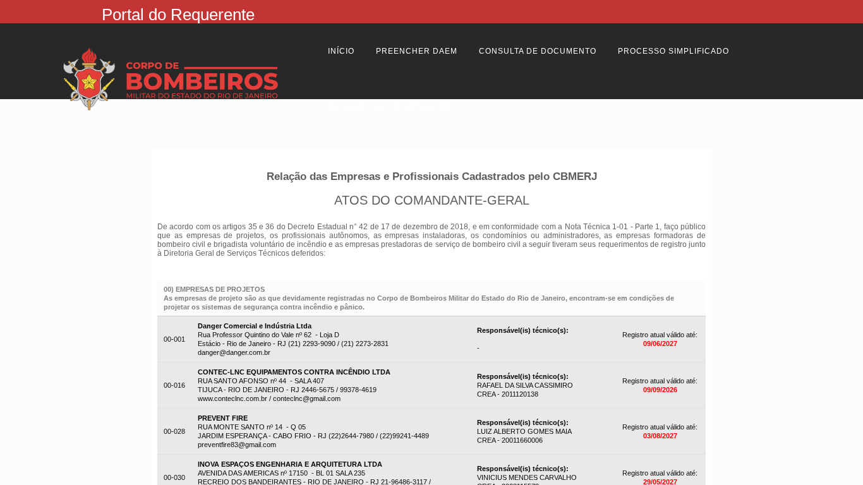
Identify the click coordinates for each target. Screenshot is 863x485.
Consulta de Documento (537, 51)
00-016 (174, 385)
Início (341, 51)
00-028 (174, 431)
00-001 (174, 339)
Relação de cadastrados (389, 106)
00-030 (174, 477)
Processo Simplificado (673, 51)
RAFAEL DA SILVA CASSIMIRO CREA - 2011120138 (525, 385)
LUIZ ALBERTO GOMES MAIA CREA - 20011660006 (524, 431)
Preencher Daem (416, 51)
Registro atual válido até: (659, 334)
